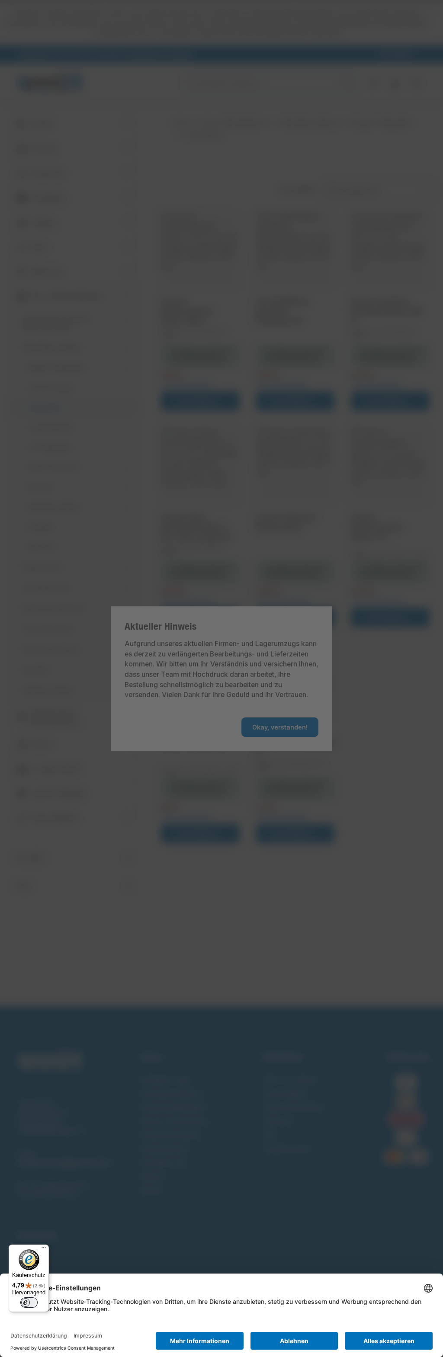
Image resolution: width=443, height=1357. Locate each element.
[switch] (29, 1302)
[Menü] (44, 1250)
